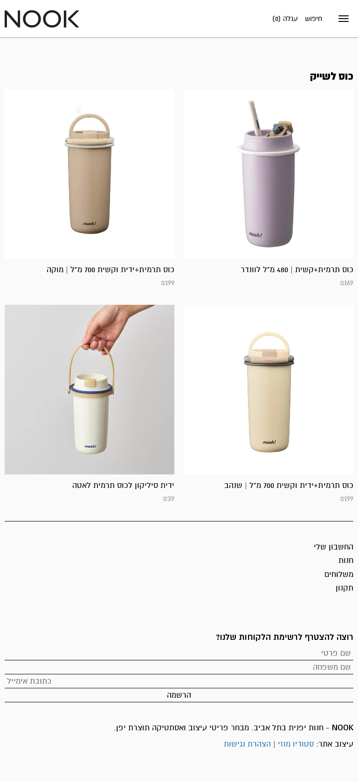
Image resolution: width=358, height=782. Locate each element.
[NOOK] (42, 18)
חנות (345, 560)
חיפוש (313, 18)
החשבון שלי (333, 547)
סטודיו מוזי (296, 744)
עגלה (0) (285, 18)
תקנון (344, 588)
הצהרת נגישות (247, 744)
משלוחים (338, 574)
